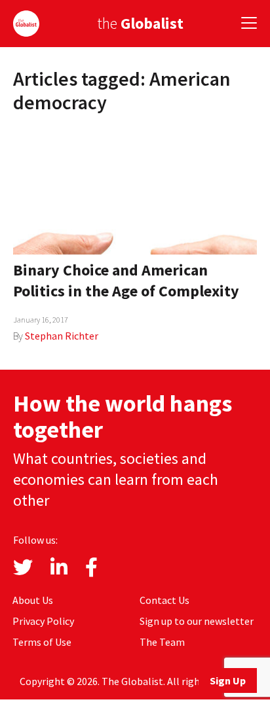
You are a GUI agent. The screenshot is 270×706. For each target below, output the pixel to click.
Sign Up (228, 680)
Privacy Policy (43, 620)
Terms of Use (41, 641)
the (140, 23)
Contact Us (164, 600)
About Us (32, 600)
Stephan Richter (61, 335)
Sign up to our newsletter (197, 620)
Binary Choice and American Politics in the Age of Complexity (126, 280)
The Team (162, 641)
